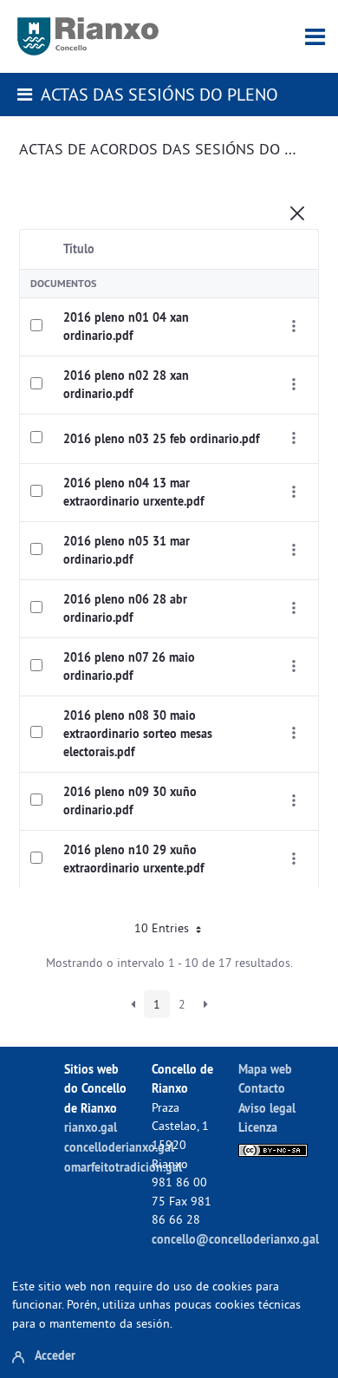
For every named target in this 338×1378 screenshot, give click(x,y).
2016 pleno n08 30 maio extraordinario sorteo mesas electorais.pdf (137, 734)
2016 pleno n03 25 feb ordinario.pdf (161, 439)
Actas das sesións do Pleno (159, 94)
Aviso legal (267, 1108)
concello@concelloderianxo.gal (235, 1239)
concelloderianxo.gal (119, 1147)
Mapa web (265, 1069)
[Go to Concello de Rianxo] (88, 36)
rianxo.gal (90, 1127)
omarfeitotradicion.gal (123, 1167)
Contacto (261, 1088)
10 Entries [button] (163, 928)
